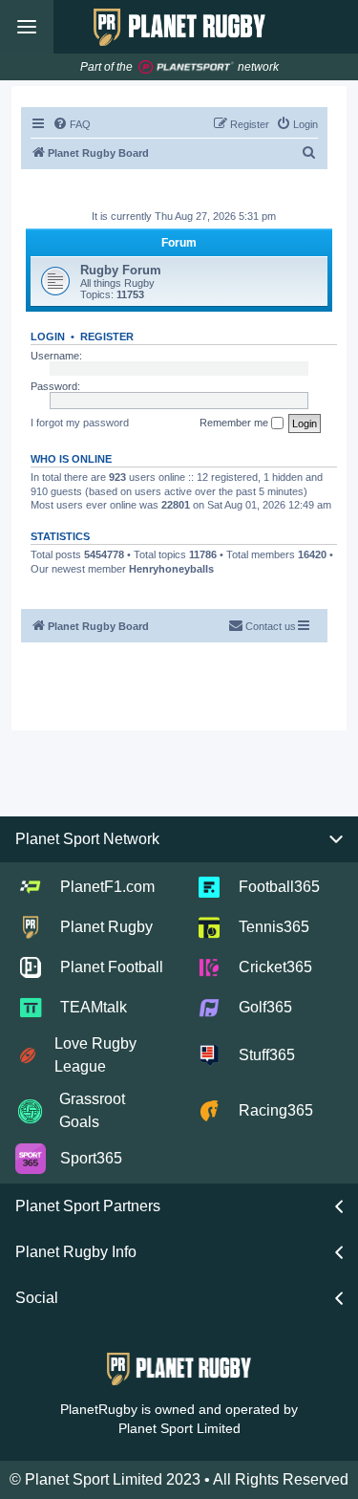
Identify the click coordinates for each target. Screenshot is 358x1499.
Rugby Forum (120, 270)
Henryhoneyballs (171, 569)
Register (107, 336)
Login (48, 336)
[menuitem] (72, 124)
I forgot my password (80, 422)
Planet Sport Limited (179, 1428)
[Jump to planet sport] (186, 67)
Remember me (235, 422)
